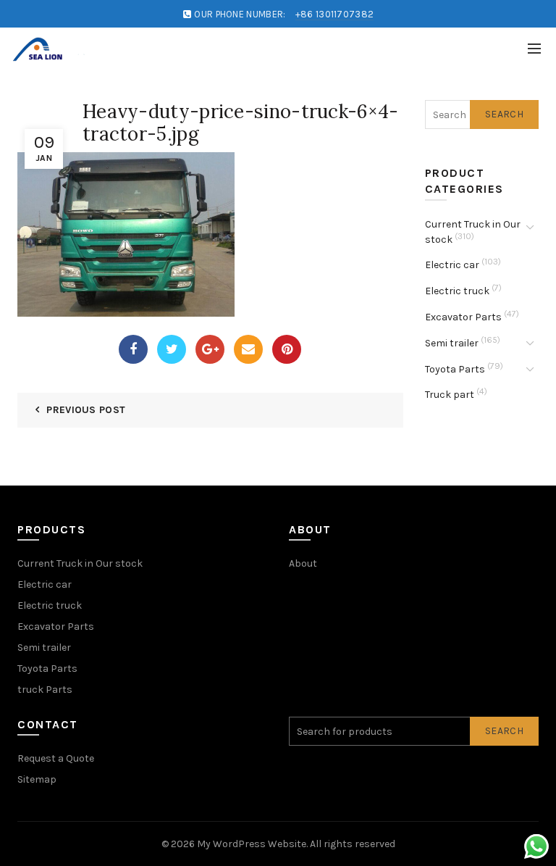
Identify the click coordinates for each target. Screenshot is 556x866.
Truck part (449, 394)
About (303, 563)
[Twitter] (171, 349)
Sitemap (36, 779)
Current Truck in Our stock (80, 563)
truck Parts (44, 689)
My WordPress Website (251, 844)
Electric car (452, 265)
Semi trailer (452, 343)
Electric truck (457, 291)
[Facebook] (133, 349)
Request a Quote (55, 758)
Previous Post (85, 410)
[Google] (209, 349)
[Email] (248, 349)
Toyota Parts (455, 369)
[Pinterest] (286, 349)
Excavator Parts (463, 317)
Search (504, 114)
